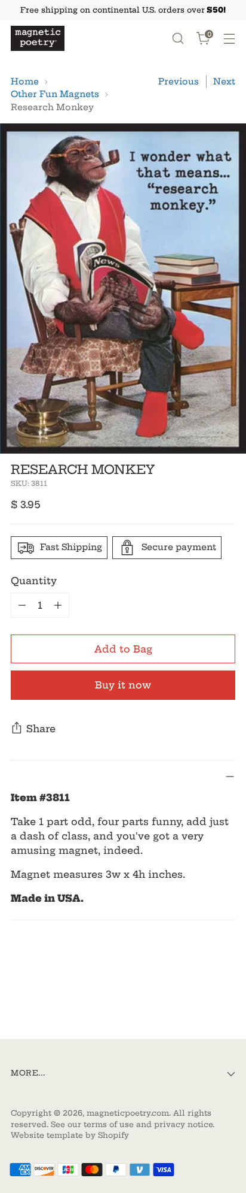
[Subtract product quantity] (22, 605)
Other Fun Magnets (55, 94)
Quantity (34, 581)
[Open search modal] (177, 38)
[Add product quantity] (58, 605)
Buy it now (123, 685)
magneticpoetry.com (128, 1113)
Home (25, 81)
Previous (178, 81)
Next (224, 81)
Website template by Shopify (70, 1135)
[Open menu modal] (229, 38)
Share (41, 729)
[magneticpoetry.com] (37, 38)
